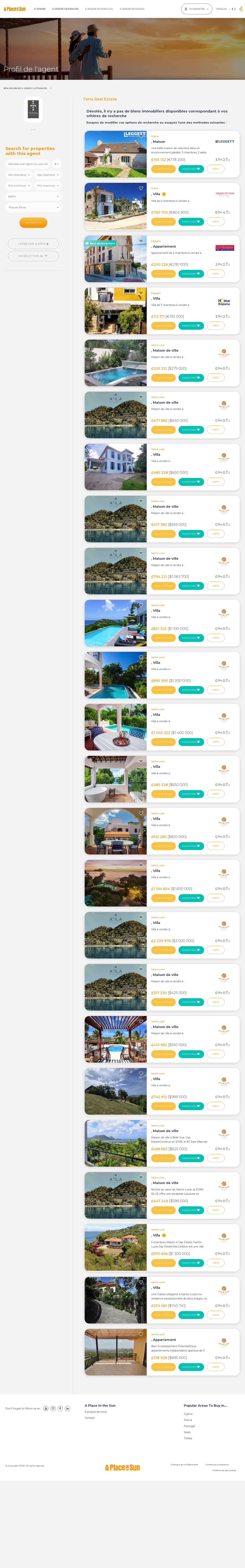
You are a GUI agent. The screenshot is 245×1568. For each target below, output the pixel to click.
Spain (187, 1432)
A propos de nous (96, 1411)
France (188, 1420)
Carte (215, 169)
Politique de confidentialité (184, 1464)
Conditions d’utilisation (217, 1464)
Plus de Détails (163, 169)
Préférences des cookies (224, 1470)
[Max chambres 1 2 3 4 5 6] (47, 174)
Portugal (189, 1426)
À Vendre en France (132, 9)
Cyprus (188, 1414)
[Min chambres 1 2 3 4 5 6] (18, 174)
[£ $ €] (56, 164)
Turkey (188, 1438)
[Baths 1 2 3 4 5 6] (33, 196)
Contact (90, 1417)
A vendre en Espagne (65, 9)
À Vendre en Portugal (99, 9)
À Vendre (40, 9)
